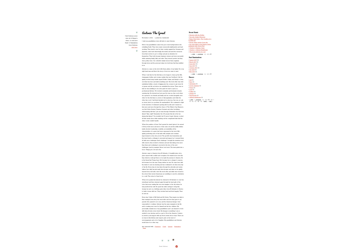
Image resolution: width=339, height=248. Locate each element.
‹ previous (200, 54)
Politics (191, 91)
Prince (191, 88)
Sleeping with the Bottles (196, 35)
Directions (138, 239)
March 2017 (192, 62)
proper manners (194, 86)
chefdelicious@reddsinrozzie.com (168, 233)
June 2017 (192, 66)
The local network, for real (197, 52)
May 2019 (192, 72)
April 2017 (192, 64)
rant (190, 80)
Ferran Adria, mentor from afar (198, 42)
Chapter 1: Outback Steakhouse (198, 50)
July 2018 (192, 70)
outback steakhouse (195, 97)
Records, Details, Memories (197, 37)
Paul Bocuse (193, 95)
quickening (192, 84)
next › (205, 101)
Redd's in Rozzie (145, 11)
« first (193, 54)
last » (210, 101)
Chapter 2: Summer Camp (197, 48)
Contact (158, 15)
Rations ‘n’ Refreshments (187, 11)
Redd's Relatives (158, 11)
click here (134, 47)
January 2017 (193, 60)
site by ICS (197, 241)
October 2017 (193, 68)
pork (190, 89)
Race (190, 82)
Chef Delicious (189, 15)
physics (191, 93)
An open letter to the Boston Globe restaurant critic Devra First (199, 45)
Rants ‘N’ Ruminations (199, 11)
